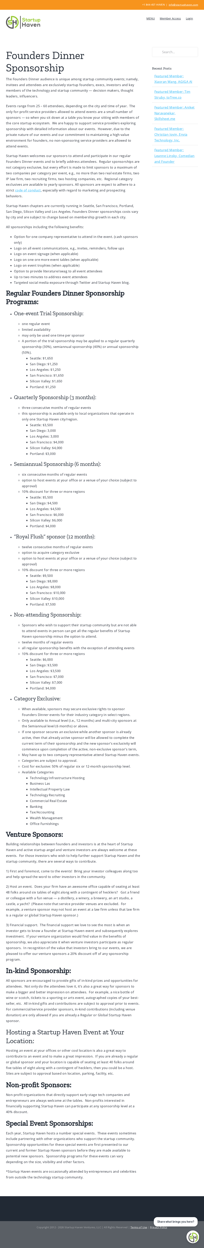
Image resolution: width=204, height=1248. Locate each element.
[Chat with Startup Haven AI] (192, 1236)
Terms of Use (138, 1227)
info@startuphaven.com (183, 4)
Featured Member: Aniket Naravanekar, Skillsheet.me (174, 113)
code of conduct (28, 190)
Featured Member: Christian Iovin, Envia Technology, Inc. (170, 134)
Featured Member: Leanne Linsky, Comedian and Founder (174, 156)
